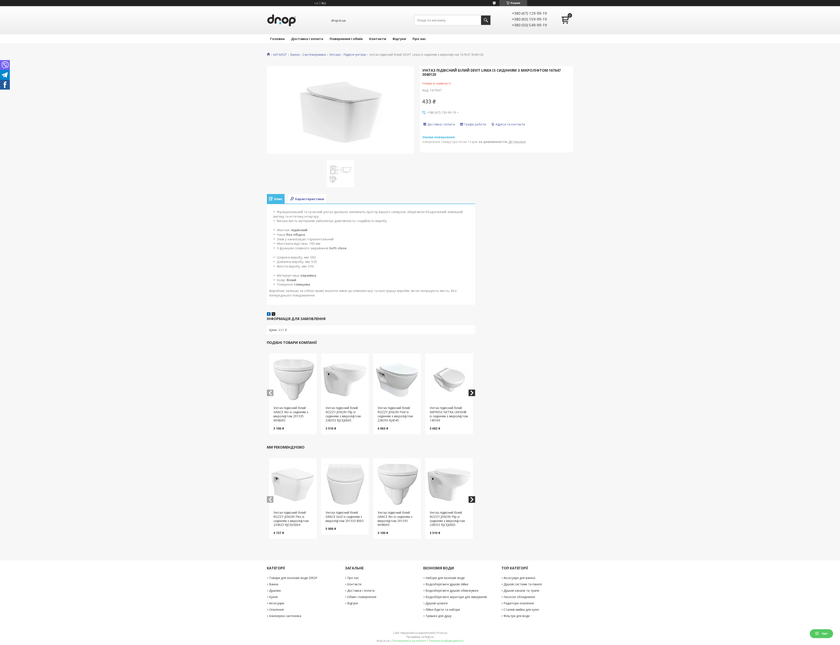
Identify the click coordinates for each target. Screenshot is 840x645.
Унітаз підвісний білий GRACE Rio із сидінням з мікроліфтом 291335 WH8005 (290, 414)
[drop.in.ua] (281, 20)
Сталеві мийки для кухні (521, 609)
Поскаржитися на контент (409, 641)
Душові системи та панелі (523, 584)
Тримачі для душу (438, 616)
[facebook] (269, 314)
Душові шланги (436, 603)
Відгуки (399, 38)
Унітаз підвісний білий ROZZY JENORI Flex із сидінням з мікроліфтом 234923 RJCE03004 (291, 518)
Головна (277, 38)
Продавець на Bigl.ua (420, 637)
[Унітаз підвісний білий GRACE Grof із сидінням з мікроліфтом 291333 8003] (345, 484)
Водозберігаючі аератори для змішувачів (456, 597)
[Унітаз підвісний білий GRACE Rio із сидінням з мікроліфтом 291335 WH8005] (293, 380)
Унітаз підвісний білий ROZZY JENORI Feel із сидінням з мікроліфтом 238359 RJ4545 (395, 414)
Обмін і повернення (361, 597)
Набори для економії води (445, 578)
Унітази (334, 55)
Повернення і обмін (346, 38)
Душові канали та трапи (521, 590)
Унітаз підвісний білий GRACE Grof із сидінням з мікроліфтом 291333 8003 (345, 516)
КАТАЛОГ (280, 55)
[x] (273, 314)
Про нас (419, 38)
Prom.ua (442, 633)
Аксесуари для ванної (520, 578)
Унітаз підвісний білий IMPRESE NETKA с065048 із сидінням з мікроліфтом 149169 (449, 414)
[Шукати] (485, 20)
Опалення (276, 609)
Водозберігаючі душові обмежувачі (451, 590)
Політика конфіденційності (446, 641)
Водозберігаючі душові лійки (446, 584)
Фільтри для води (517, 616)
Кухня (273, 597)
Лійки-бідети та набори (442, 609)
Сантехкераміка (314, 55)
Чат (825, 633)
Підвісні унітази (354, 55)
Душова (275, 590)
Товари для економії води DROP (293, 578)
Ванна (294, 55)
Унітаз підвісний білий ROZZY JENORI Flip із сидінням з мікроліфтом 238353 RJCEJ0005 (343, 414)
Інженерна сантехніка (285, 616)
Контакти (377, 38)
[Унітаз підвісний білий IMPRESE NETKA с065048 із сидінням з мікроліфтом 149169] (449, 380)
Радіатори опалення (519, 603)
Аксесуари (276, 603)
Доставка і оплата (307, 38)
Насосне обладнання (519, 597)
